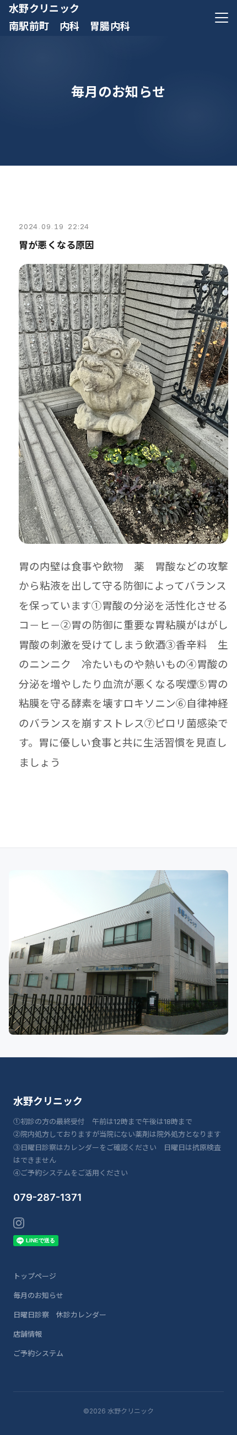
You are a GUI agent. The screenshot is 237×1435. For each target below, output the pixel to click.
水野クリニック (48, 1101)
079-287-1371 (47, 1197)
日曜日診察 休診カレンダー (59, 1314)
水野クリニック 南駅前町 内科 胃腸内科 (69, 17)
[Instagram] (18, 1223)
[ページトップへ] (214, 1420)
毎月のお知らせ (38, 1295)
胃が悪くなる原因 (56, 245)
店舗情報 (27, 1334)
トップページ (34, 1276)
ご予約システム (38, 1353)
